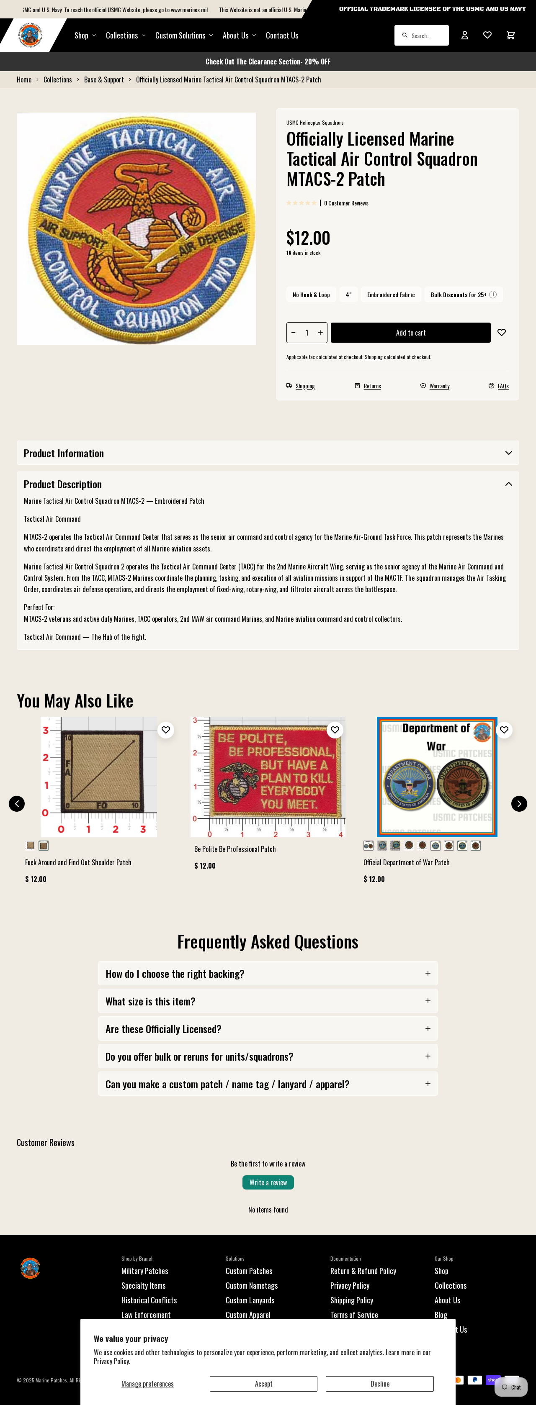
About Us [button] (235, 35)
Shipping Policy (351, 1300)
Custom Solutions (180, 35)
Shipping (374, 356)
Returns (372, 385)
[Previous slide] (16, 803)
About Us (447, 1300)
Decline (380, 1384)
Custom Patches (249, 1270)
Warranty (439, 385)
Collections (122, 35)
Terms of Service (354, 1314)
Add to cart (411, 333)
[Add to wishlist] (501, 332)
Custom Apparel (248, 1314)
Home (24, 79)
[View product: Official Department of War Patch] (437, 804)
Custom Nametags (252, 1285)
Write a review (268, 1182)
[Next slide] (519, 803)
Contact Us (282, 35)
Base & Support (104, 79)
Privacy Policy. (112, 1361)
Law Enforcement (146, 1314)
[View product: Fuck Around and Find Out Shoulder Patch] (98, 804)
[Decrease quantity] (293, 333)
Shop (81, 35)
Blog (441, 1314)
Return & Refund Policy (363, 1270)
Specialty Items (143, 1285)
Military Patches (144, 1270)
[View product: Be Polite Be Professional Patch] (268, 797)
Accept (264, 1384)
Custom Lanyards (250, 1300)
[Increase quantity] (320, 333)
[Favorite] (487, 35)
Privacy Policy (349, 1285)
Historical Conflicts (149, 1300)
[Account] (464, 35)
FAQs (503, 385)
